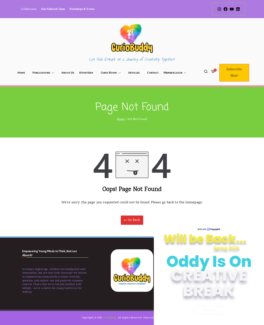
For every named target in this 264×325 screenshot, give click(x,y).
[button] (52, 73)
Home (21, 72)
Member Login (173, 72)
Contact (153, 72)
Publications (41, 72)
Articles (134, 72)
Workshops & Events (82, 9)
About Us (67, 72)
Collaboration (28, 9)
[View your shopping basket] (213, 73)
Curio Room (109, 72)
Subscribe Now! (234, 72)
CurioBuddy (110, 318)
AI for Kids (86, 72)
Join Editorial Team (53, 9)
